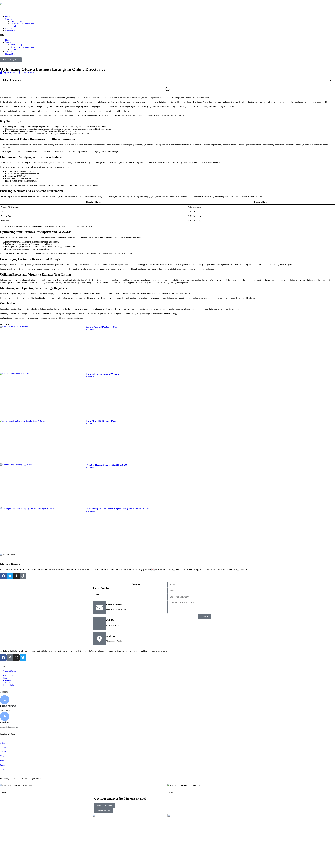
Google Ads (15, 26)
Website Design (16, 21)
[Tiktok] (23, 576)
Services (8, 19)
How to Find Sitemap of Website (102, 374)
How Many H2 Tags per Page (101, 421)
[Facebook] (3, 576)
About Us (9, 28)
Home (7, 16)
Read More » (90, 329)
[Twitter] (10, 576)
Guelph (3, 769)
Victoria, (3, 756)
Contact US (10, 31)
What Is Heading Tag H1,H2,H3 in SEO (106, 464)
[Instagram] (16, 576)
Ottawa (3, 747)
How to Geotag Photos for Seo (101, 327)
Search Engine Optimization (22, 24)
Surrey (2, 761)
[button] (167, 35)
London (3, 765)
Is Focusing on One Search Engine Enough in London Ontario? (118, 508)
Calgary (3, 743)
